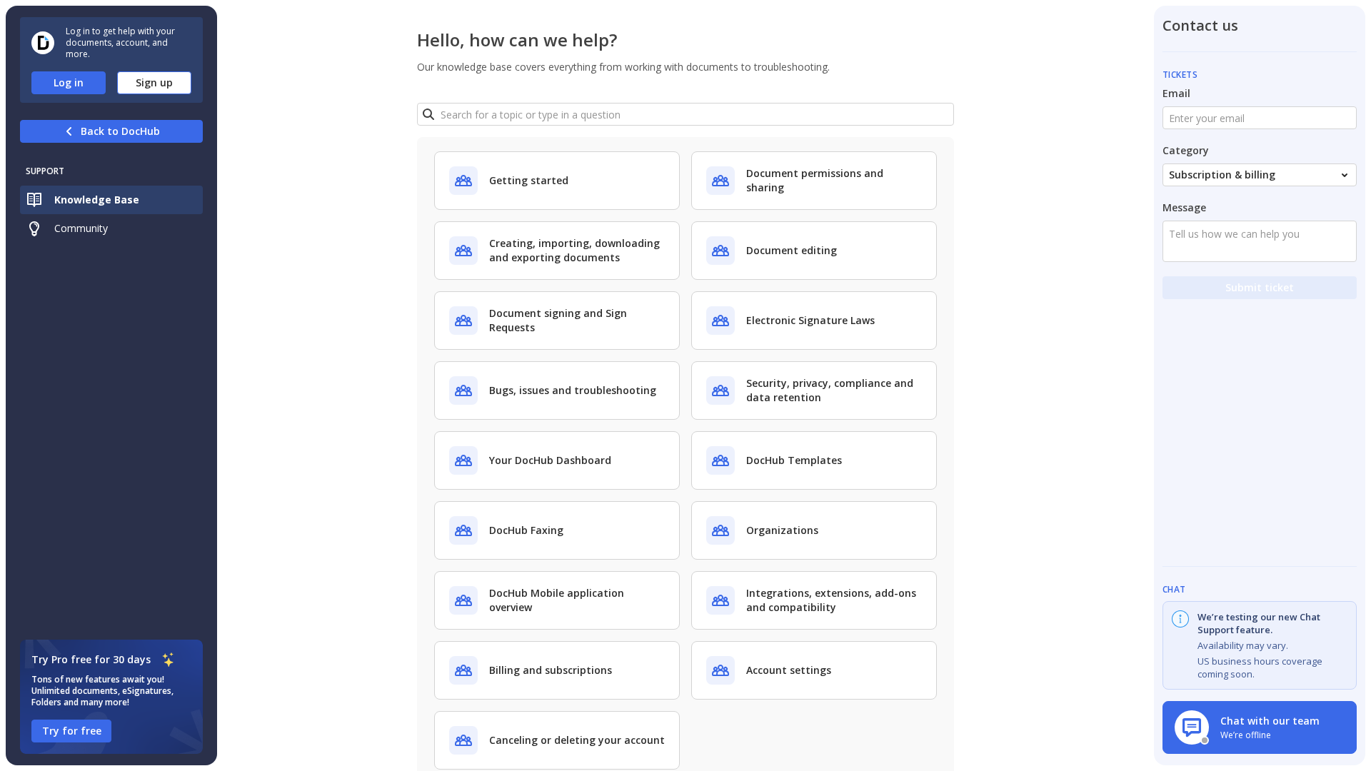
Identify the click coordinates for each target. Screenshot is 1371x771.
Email (1176, 93)
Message (1184, 207)
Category (1185, 150)
